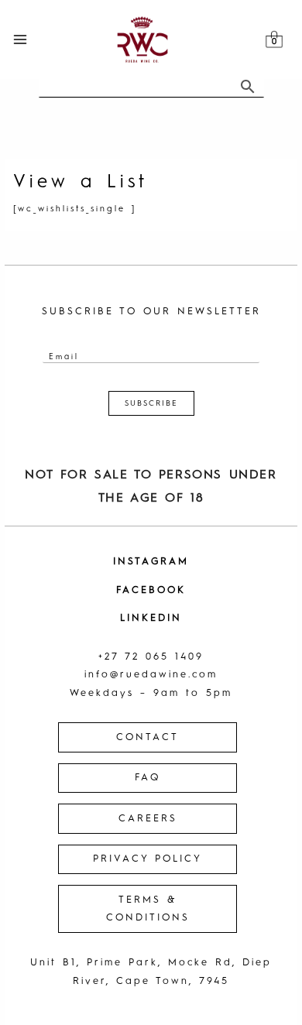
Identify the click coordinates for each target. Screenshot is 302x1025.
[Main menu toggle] (19, 39)
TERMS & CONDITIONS (148, 909)
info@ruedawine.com (151, 675)
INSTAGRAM (151, 562)
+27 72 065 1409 (151, 657)
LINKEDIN (151, 618)
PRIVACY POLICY (147, 859)
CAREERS (147, 819)
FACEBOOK (151, 590)
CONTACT (147, 737)
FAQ (147, 778)
